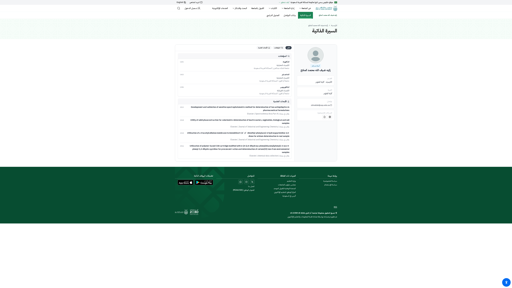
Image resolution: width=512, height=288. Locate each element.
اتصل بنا (251, 186)
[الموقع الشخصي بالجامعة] (330, 117)
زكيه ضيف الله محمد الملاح (318, 25)
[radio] (288, 47)
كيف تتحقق (285, 2)
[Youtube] (246, 182)
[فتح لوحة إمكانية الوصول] (506, 282)
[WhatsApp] (240, 182)
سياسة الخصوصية (330, 181)
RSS (335, 207)
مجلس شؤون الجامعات (287, 184)
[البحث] (178, 8)
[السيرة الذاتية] (324, 117)
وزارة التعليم (291, 181)
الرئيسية (334, 25)
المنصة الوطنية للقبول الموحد (285, 188)
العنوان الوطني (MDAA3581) (243, 190)
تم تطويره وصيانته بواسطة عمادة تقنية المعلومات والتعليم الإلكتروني (312, 216)
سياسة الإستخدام (330, 184)
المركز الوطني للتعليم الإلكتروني (285, 192)
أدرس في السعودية (289, 196)
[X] (252, 182)
